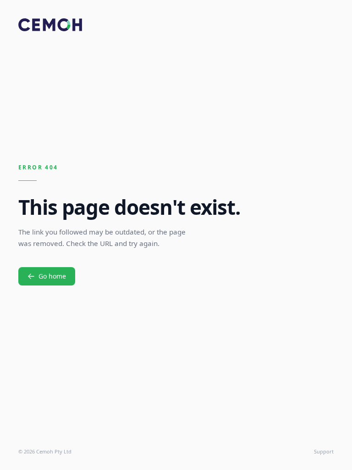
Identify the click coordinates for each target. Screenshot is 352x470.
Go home (52, 276)
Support (324, 451)
